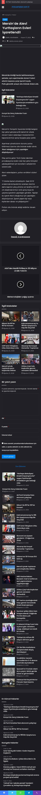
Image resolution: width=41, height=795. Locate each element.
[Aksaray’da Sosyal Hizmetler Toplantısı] (30, 339)
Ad (3, 418)
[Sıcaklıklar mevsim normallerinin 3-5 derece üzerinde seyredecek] (8, 661)
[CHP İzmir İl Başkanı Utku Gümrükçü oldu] (11, 339)
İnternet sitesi (7, 435)
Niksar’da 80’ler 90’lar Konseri (8, 324)
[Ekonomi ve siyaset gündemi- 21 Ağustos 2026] (8, 539)
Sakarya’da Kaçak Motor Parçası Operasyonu (27, 681)
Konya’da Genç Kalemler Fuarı (14, 113)
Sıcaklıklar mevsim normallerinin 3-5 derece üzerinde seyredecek (27, 660)
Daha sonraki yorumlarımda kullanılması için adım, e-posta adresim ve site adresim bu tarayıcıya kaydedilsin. (19, 447)
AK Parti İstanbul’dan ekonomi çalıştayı (19, 2)
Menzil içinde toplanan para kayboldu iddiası (9, 368)
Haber (14, 15)
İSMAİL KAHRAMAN (11, 37)
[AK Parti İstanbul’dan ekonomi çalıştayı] (8, 498)
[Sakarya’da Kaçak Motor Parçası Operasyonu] (8, 683)
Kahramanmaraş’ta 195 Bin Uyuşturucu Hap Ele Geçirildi (29, 325)
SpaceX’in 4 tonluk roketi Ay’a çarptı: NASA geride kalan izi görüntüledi (27, 671)
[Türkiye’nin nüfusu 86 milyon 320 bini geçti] (8, 640)
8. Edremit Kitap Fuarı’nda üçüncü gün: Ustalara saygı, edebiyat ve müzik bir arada (27, 627)
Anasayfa (7, 15)
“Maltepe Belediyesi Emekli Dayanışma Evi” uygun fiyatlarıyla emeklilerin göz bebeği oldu (26, 478)
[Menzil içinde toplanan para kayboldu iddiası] (11, 359)
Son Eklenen (20, 466)
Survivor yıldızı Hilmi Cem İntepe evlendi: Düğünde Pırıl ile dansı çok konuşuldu (27, 614)
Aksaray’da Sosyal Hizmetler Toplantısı (29, 347)
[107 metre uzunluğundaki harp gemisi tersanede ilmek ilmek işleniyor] (8, 603)
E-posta (5, 426)
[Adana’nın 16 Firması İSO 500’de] (8, 559)
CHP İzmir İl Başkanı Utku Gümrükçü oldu (10, 347)
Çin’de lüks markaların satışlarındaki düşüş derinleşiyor (26, 649)
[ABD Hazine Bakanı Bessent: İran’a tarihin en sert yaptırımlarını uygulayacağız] (8, 579)
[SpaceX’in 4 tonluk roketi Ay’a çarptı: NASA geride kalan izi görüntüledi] (8, 672)
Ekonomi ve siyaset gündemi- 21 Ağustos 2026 (25, 538)
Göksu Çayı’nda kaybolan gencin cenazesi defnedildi (29, 368)
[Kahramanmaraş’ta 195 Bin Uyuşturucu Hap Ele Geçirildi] (30, 316)
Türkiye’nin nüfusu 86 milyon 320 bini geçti (25, 638)
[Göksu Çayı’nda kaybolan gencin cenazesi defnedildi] (30, 359)
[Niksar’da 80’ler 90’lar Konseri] (11, 316)
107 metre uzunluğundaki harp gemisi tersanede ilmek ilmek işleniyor (27, 602)
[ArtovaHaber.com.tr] (20, 7)
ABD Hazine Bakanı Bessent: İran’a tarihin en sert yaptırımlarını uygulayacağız (27, 580)
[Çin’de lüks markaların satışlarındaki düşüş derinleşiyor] (8, 650)
